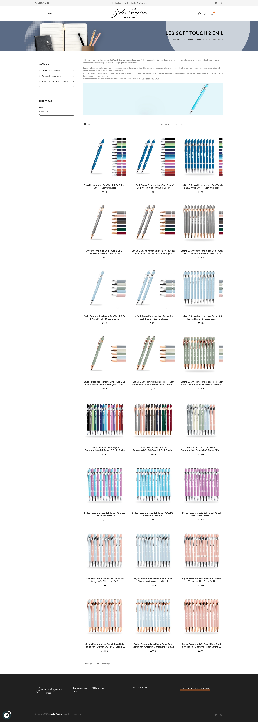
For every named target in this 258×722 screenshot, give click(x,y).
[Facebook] (216, 3)
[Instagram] (221, 3)
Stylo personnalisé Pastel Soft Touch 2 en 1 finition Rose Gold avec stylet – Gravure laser (104, 383)
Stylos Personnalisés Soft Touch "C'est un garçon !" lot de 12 (153, 514)
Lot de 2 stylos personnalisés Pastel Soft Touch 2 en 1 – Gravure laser (153, 317)
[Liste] (89, 124)
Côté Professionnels (50, 87)
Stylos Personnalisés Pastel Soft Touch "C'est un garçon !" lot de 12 (153, 580)
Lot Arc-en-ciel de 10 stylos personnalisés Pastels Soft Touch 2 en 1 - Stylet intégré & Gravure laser (201, 449)
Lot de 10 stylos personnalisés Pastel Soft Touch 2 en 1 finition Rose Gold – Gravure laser (201, 383)
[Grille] (85, 124)
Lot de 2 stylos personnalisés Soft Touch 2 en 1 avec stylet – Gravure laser (153, 186)
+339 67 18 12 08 (139, 688)
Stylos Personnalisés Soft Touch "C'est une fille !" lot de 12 (201, 514)
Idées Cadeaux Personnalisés (55, 81)
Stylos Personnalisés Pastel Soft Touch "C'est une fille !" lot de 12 (201, 580)
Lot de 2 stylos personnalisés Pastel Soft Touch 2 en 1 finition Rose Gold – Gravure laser (153, 383)
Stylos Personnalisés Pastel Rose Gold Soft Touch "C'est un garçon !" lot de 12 (153, 645)
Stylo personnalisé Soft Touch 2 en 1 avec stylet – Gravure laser (105, 186)
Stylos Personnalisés (51, 71)
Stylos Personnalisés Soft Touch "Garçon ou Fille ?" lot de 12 (105, 514)
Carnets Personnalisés (51, 76)
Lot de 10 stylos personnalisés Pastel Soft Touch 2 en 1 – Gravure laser (201, 317)
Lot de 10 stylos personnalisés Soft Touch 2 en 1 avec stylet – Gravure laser (201, 186)
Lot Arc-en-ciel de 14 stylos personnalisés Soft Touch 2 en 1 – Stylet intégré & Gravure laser (105, 449)
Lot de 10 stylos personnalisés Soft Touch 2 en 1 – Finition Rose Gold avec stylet (201, 252)
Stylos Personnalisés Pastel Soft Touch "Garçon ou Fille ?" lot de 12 (104, 580)
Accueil (44, 64)
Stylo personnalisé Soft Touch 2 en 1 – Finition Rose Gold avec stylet (105, 252)
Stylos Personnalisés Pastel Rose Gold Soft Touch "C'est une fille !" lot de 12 (201, 645)
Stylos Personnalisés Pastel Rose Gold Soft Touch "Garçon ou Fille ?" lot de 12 (104, 645)
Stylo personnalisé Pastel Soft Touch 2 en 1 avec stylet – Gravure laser (105, 317)
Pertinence (198, 124)
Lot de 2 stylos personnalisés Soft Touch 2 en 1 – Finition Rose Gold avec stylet (153, 252)
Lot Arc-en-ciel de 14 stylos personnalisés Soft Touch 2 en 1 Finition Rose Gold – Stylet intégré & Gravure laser (153, 449)
